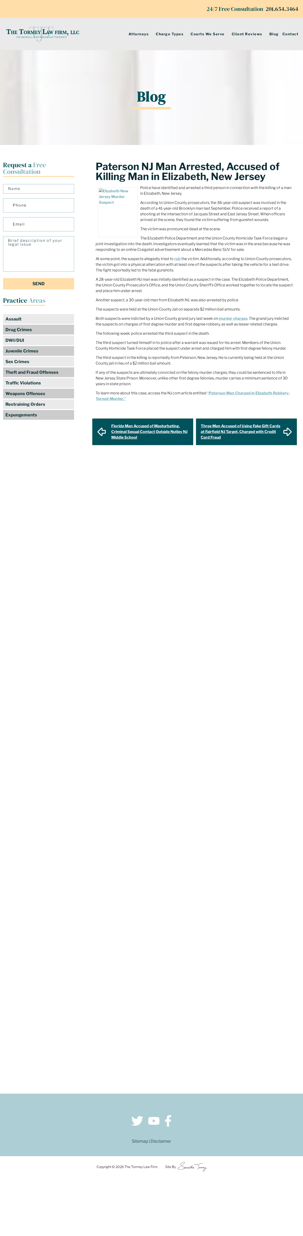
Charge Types (169, 34)
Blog (274, 34)
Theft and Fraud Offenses (31, 372)
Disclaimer (161, 1141)
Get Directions (80, 1022)
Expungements (21, 414)
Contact (290, 34)
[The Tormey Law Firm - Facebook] (168, 1121)
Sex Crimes (17, 361)
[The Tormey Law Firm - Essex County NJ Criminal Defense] (42, 34)
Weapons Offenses (25, 393)
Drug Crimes (18, 329)
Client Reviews (247, 34)
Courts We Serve (208, 34)
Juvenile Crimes (21, 350)
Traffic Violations (23, 382)
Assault (13, 318)
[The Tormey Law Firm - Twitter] (137, 1121)
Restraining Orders (25, 404)
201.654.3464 (282, 9)
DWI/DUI (14, 340)
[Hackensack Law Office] (80, 1055)
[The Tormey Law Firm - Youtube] (154, 1122)
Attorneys (139, 34)
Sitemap (140, 1141)
